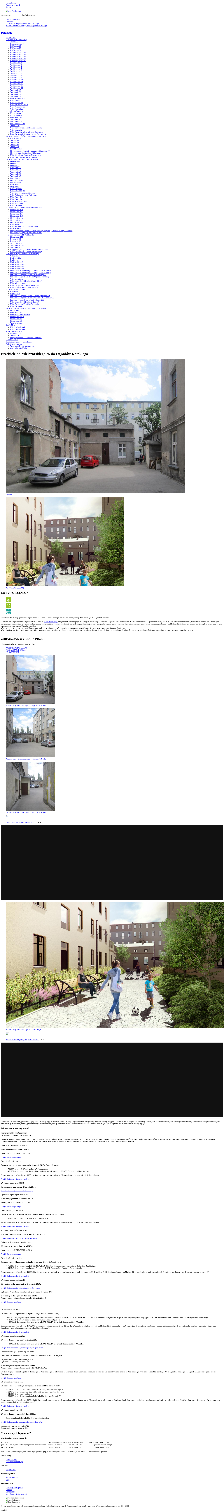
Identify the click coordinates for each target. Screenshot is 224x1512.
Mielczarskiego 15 (17, 264)
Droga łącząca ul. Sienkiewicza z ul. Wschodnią (28, 134)
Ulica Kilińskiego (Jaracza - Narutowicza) (25, 155)
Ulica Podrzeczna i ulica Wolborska (23, 195)
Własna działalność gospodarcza (22, 346)
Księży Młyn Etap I (17, 327)
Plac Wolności (15, 182)
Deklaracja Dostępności (14, 1488)
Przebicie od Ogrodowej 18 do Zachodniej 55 (27, 300)
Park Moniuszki (16, 149)
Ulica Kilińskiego (16, 103)
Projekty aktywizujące (14, 344)
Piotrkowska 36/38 (17, 317)
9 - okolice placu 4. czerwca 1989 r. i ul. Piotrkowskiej (26, 308)
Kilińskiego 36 (15, 50)
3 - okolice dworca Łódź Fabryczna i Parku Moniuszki (26, 136)
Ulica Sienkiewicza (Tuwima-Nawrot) (24, 226)
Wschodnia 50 (15, 92)
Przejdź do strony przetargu (11, 1157)
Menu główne (11, 3)
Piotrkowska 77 (16, 117)
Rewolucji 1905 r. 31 (18, 61)
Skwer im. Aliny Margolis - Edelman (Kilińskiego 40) (30, 151)
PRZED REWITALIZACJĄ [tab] (16, 648)
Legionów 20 (15, 294)
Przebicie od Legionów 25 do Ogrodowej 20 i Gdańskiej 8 (32, 298)
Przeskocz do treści (13, 5)
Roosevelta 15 (15, 239)
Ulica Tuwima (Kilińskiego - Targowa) (24, 157)
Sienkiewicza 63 (16, 220)
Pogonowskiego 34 (17, 44)
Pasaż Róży (14, 184)
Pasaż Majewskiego (17, 98)
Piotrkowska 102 (16, 210)
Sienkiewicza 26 (16, 122)
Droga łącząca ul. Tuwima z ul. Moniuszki (26, 338)
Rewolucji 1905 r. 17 (18, 56)
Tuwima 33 (14, 140)
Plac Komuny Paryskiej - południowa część (26, 233)
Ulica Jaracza (15, 101)
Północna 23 (14, 166)
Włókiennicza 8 (16, 75)
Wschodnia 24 (15, 172)
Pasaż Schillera (15, 229)
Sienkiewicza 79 (16, 247)
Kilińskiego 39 (15, 138)
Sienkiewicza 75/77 (17, 245)
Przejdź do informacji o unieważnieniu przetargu (17, 1191)
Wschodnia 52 (15, 94)
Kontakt (9, 1490)
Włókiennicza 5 (16, 69)
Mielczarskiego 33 (17, 268)
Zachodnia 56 (15, 178)
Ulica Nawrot (15, 224)
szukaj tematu (28, 15)
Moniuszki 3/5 (15, 333)
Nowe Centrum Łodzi (14, 331)
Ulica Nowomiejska (17, 191)
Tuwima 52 (14, 147)
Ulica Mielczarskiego (18, 283)
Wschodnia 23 (15, 170)
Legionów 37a (15, 258)
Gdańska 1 (14, 256)
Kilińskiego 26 (15, 46)
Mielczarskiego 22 (17, 266)
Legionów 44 (15, 260)
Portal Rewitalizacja (13, 19)
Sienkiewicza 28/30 (17, 124)
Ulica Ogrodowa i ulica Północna (22, 193)
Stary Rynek (14, 187)
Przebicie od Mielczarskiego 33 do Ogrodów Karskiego (30, 271)
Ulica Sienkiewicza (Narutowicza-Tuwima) (26, 128)
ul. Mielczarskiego (51, 622)
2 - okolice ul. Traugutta (14, 111)
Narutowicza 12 (16, 115)
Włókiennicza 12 (16, 80)
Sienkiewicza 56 (16, 243)
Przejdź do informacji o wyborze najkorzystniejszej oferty (22, 1348)
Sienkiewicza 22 (16, 119)
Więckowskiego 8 (16, 323)
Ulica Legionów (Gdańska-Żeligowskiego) (26, 281)
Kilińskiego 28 (15, 48)
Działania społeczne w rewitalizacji (19, 342)
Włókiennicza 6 (16, 71)
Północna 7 (14, 163)
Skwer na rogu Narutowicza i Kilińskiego (25, 153)
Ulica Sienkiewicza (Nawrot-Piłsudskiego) (26, 252)
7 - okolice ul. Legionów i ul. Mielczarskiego (22, 23)
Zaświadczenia (11, 1460)
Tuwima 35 (14, 143)
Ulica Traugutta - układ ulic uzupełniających (26, 132)
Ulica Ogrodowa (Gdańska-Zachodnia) (24, 304)
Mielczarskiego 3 (16, 262)
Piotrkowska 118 (16, 216)
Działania (9, 21)
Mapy (8, 1480)
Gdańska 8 (14, 291)
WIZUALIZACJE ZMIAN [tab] (16, 650)
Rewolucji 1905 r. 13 (18, 52)
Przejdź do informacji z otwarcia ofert (15, 1179)
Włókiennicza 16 (16, 86)
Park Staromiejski (16, 180)
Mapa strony (10, 1492)
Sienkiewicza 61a (16, 218)
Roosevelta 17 (15, 241)
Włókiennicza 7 (16, 73)
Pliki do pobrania (12, 1478)
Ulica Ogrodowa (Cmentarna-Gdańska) (24, 285)
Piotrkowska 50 (16, 321)
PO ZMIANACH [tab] (12, 652)
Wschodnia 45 (15, 90)
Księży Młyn (10, 325)
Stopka (8, 7)
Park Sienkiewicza (17, 222)
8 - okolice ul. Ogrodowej (15, 289)
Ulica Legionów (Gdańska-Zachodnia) (24, 302)
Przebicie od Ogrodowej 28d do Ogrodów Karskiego (29, 277)
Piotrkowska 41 (16, 319)
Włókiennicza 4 (16, 67)
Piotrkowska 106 (16, 212)
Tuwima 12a (14, 126)
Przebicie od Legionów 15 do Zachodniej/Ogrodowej (30, 296)
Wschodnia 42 (15, 176)
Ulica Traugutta (16, 130)
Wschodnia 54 (15, 96)
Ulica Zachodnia (16, 205)
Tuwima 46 (14, 145)
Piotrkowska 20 (16, 312)
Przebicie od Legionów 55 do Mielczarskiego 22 (28, 275)
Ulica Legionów (16, 189)
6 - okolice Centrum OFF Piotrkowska (20, 235)
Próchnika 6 (14, 310)
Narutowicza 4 (15, 113)
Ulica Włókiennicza (17, 107)
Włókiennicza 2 (16, 63)
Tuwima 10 (14, 336)
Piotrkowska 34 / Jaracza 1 (20, 315)
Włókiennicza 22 (16, 88)
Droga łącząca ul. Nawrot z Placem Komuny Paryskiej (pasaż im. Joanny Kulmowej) (41, 231)
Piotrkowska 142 (16, 237)
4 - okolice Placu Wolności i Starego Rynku (22, 159)
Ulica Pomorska (16, 197)
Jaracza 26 (14, 42)
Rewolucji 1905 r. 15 (18, 54)
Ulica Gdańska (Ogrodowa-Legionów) (24, 287)
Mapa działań (11, 38)
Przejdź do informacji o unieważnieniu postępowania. (20, 1288)
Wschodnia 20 (15, 168)
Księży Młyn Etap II (17, 329)
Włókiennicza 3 (16, 65)
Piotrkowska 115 (16, 214)
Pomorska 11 (15, 161)
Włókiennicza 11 (16, 77)
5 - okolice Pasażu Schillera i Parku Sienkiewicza (24, 208)
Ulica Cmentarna (16, 279)
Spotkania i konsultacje (14, 1462)
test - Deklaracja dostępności (16, 1494)
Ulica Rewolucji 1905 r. (19, 105)
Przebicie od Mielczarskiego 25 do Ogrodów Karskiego (26, 26)
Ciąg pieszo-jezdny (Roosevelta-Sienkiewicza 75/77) (29, 250)
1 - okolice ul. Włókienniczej (16, 40)
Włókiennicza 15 (16, 84)
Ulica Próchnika (16, 199)
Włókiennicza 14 (16, 82)
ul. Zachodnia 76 (12, 340)
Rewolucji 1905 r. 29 (18, 59)
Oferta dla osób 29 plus (18, 348)
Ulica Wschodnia (16, 109)
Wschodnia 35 (15, 174)
